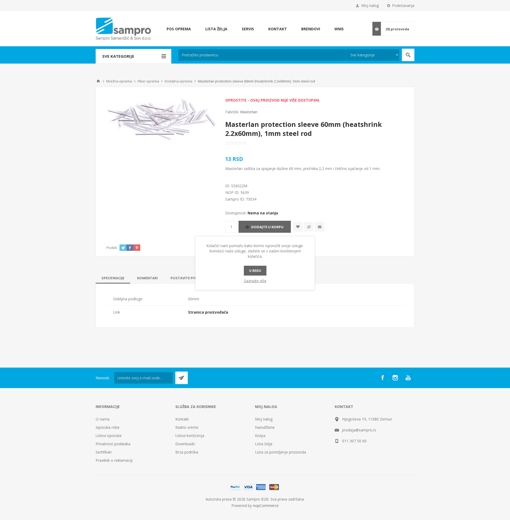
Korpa (260, 435)
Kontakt (182, 419)
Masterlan (248, 111)
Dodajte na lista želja (298, 227)
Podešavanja (403, 5)
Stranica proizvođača (208, 312)
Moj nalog (370, 5)
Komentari (147, 278)
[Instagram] (395, 377)
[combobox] (262, 55)
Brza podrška (186, 452)
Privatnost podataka (113, 443)
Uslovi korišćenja (189, 435)
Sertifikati (104, 452)
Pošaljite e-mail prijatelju (320, 227)
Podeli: (112, 247)
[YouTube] (408, 377)
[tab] (113, 278)
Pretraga (408, 55)
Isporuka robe (108, 427)
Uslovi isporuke (109, 435)
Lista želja (263, 443)
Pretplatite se (181, 378)
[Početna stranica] (98, 81)
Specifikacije (112, 278)
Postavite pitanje (187, 278)
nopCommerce (266, 505)
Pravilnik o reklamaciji (114, 460)
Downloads (185, 443)
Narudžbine (265, 427)
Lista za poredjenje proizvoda (280, 452)
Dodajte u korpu (267, 226)
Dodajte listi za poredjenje (309, 227)
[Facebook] (382, 377)
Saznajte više (255, 280)
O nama (102, 419)
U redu (255, 270)
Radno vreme (186, 427)
